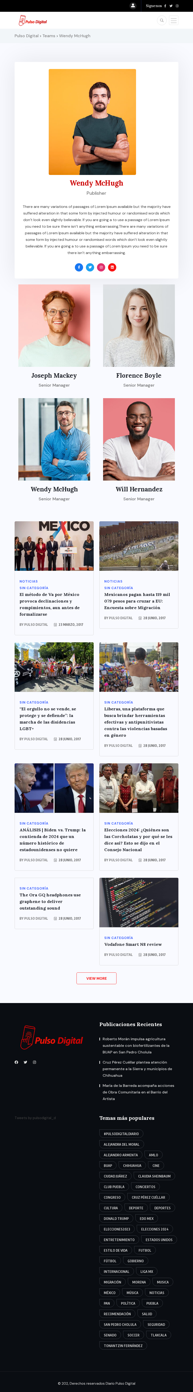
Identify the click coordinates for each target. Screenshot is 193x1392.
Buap (108, 1166)
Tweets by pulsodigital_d (35, 1118)
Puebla (152, 1303)
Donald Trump (116, 1219)
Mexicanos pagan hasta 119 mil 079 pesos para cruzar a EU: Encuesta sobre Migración (137, 601)
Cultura (111, 1208)
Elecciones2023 (117, 1229)
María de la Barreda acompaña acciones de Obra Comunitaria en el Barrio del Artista (138, 1092)
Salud (147, 1314)
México (110, 1293)
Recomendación (117, 1314)
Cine (156, 1166)
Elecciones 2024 (155, 1229)
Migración (112, 1282)
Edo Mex (146, 1219)
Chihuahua (132, 1166)
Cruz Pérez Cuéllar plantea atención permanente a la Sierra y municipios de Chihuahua (137, 1069)
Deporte (136, 1208)
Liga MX (147, 1272)
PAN (107, 1303)
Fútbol (110, 1261)
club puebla (114, 1187)
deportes (162, 1208)
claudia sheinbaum (154, 1176)
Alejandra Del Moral (122, 1144)
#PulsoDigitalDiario (121, 1134)
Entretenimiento (119, 1240)
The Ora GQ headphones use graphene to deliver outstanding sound (50, 901)
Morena (139, 1282)
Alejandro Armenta (121, 1155)
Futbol (145, 1250)
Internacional (116, 1272)
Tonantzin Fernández (123, 1346)
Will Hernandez (139, 489)
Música (132, 1293)
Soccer (134, 1335)
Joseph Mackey (54, 375)
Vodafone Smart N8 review (133, 944)
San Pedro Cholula (120, 1325)
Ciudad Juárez (115, 1176)
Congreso (112, 1197)
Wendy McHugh (54, 489)
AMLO (153, 1155)
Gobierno (136, 1261)
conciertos (145, 1187)
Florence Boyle (138, 375)
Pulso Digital (36, 625)
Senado (110, 1335)
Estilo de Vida (116, 1250)
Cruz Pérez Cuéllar (148, 1197)
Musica (163, 1282)
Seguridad (156, 1325)
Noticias (156, 1293)
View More (96, 978)
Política (128, 1303)
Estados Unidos (159, 1240)
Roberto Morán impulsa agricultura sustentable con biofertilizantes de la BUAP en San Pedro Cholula (136, 1045)
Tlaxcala (159, 1335)
